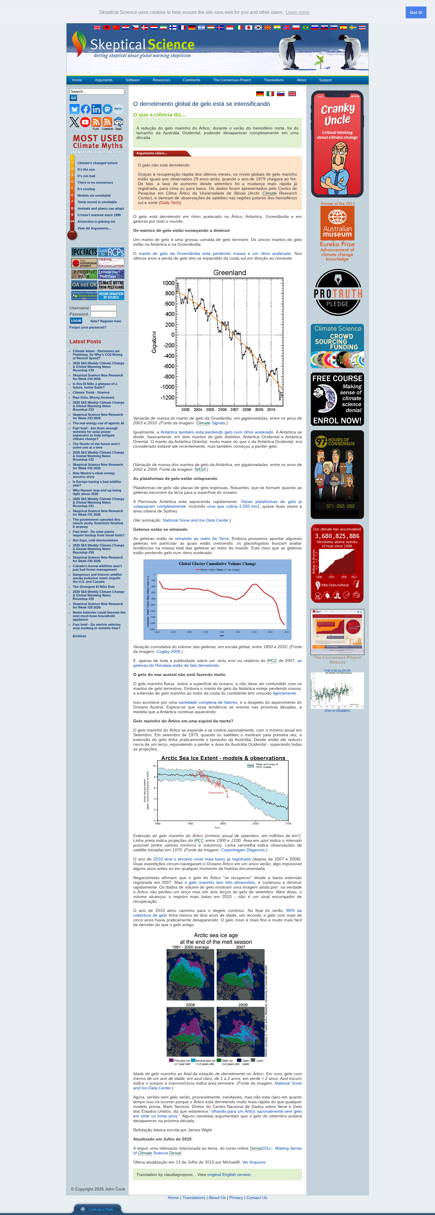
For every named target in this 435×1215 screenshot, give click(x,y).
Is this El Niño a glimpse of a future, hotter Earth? (95, 385)
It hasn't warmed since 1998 (99, 215)
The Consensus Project (232, 80)
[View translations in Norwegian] (288, 27)
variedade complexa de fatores (207, 702)
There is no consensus (95, 182)
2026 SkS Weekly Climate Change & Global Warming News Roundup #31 (98, 502)
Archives (79, 636)
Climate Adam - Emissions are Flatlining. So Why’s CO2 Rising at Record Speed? (98, 354)
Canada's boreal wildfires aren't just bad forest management (97, 567)
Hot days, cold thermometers (95, 540)
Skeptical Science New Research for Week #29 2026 (98, 605)
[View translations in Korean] (259, 27)
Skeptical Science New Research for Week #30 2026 (98, 559)
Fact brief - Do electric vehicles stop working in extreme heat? (97, 626)
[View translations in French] (183, 27)
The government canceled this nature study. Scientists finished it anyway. (98, 523)
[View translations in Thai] (363, 27)
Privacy (236, 1197)
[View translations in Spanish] (344, 27)
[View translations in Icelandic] (221, 27)
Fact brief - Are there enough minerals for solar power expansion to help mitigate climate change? (95, 433)
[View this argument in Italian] (269, 93)
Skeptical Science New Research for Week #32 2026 (98, 466)
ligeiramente (284, 693)
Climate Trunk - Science (91, 392)
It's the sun (86, 169)
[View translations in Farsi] (165, 27)
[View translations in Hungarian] (212, 27)
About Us (217, 1197)
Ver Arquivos (254, 1162)
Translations (274, 80)
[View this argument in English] (290, 93)
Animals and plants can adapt (101, 208)
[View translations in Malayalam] (278, 27)
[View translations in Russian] (316, 27)
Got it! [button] (416, 12)
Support (325, 80)
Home (77, 80)
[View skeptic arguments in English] (98, 27)
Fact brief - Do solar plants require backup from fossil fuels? (99, 533)
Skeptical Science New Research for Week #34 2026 (98, 377)
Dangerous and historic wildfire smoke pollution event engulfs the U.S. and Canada (97, 578)
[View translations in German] (193, 27)
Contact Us (256, 1197)
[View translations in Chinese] (117, 27)
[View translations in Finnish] (174, 27)
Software (132, 80)
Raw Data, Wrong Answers (93, 397)
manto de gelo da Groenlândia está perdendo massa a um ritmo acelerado (215, 253)
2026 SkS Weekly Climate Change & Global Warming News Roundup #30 (98, 548)
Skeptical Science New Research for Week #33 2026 (98, 416)
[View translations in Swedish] (354, 27)
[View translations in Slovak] (326, 27)
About (301, 80)
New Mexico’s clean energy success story (94, 474)
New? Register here (106, 321)
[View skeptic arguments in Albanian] (108, 27)
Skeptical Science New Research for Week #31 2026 (98, 512)
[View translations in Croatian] (127, 27)
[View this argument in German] (258, 93)
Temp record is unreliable (97, 202)
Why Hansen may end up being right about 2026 (97, 492)
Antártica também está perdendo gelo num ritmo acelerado (217, 432)
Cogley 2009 (168, 651)
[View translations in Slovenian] (335, 27)
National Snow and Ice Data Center (195, 520)
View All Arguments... (94, 228)
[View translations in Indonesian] (231, 27)
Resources (161, 80)
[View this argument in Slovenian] (279, 93)
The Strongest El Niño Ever (94, 586)
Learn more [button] (298, 12)
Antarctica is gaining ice (96, 221)
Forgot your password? (88, 327)
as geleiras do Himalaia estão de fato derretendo (217, 663)
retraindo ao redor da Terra (201, 538)
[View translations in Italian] (240, 27)
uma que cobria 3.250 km (233, 506)
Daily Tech (170, 202)
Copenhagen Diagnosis (243, 849)
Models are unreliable (94, 195)
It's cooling (86, 189)
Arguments (103, 80)
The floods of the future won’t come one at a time (96, 445)
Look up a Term (101, 1209)
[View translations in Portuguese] (307, 27)
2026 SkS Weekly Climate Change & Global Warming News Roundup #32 (98, 456)
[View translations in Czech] (136, 27)
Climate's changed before (97, 163)
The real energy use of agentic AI (98, 423)
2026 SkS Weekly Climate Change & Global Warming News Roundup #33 (98, 406)
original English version (229, 1174)
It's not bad (86, 176)
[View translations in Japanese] (250, 27)
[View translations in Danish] (146, 27)
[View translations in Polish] (297, 27)
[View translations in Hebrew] (202, 27)
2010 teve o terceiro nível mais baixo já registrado (202, 859)
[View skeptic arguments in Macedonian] (269, 27)
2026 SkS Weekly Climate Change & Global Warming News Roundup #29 (98, 595)
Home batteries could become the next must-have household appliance (99, 616)
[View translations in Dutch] (155, 27)
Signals (210, 422)
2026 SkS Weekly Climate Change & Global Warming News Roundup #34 (98, 366)
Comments (191, 80)
